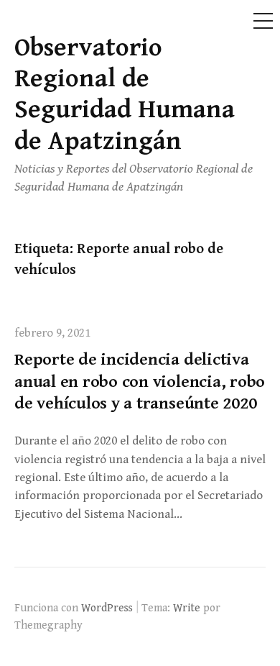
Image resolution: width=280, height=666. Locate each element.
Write (186, 607)
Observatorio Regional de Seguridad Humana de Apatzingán (124, 94)
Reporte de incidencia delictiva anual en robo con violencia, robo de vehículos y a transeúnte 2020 (139, 382)
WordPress (107, 607)
